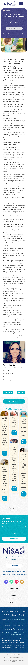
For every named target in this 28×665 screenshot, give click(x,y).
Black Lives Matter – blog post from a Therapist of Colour (4, 479)
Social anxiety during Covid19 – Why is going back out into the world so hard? (23, 471)
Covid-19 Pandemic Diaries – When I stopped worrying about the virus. (4, 432)
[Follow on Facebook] (6, 582)
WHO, (7, 619)
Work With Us (14, 592)
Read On (4, 453)
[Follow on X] (11, 582)
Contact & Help (14, 588)
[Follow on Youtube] (17, 582)
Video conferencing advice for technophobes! (23, 427)
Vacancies (14, 595)
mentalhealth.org (16, 621)
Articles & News (14, 599)
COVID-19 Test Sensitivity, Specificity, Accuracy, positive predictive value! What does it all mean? (13, 464)
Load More (14, 509)
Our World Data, (14, 619)
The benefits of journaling (14, 422)
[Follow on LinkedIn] (22, 582)
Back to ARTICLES (14, 28)
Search (15, 565)
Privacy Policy (14, 602)
